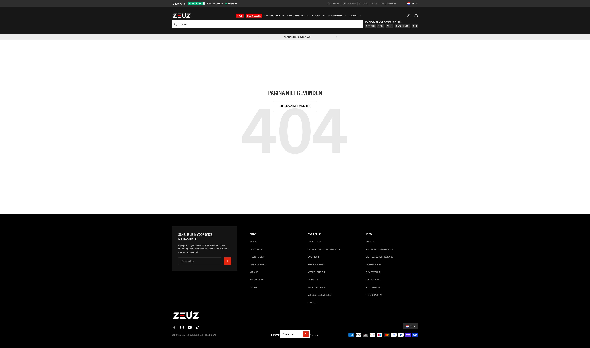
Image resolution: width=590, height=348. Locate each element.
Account (335, 3)
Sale (239, 15)
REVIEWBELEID (373, 272)
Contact (312, 302)
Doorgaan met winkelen (295, 105)
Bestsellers (254, 15)
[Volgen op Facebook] (174, 327)
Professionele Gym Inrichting (324, 249)
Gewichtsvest (402, 26)
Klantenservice (316, 287)
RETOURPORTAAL (375, 295)
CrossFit (370, 26)
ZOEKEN (370, 241)
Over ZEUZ (313, 257)
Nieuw (253, 241)
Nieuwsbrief (390, 3)
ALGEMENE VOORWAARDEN (379, 249)
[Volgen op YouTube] (190, 327)
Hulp (365, 3)
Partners (352, 3)
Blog (376, 3)
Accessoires (257, 279)
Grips (381, 26)
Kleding (254, 272)
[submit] (227, 261)
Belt (415, 26)
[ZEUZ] (186, 315)
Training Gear (257, 257)
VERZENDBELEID (374, 264)
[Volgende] (336, 37)
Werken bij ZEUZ (316, 272)
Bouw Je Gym (315, 241)
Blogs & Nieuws (316, 264)
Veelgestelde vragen (319, 295)
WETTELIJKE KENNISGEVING (379, 257)
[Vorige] (258, 37)
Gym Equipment (258, 264)
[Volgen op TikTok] (198, 327)
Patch (389, 26)
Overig (253, 287)
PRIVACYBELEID (373, 279)
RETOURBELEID (373, 287)
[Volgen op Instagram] (182, 327)
